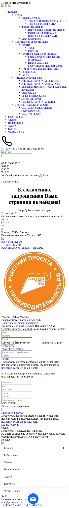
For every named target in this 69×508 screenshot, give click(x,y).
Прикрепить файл (52, 342)
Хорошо (6, 439)
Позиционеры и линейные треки (40, 68)
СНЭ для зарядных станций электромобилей (37, 109)
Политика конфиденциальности (19, 323)
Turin (31, 47)
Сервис (12, 125)
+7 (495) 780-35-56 (11, 148)
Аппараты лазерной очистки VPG (40, 83)
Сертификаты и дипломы (29, 247)
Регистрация (16, 348)
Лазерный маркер (31, 98)
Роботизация (15, 116)
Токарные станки (31, 17)
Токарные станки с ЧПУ (42, 23)
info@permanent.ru (11, 241)
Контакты (13, 128)
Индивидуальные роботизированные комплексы (45, 64)
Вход (4, 348)
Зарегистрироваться (12, 412)
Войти (5, 358)
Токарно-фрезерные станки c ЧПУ (47, 20)
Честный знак (16, 131)
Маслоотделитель (31, 38)
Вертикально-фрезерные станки (46, 29)
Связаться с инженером (14, 499)
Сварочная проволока (33, 95)
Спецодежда (28, 92)
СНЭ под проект (31, 113)
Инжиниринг (15, 122)
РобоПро (33, 50)
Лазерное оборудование (28, 77)
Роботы (25, 44)
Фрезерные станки (32, 26)
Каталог (12, 11)
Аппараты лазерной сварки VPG (40, 80)
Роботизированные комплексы (39, 53)
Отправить (7, 345)
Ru (3, 496)
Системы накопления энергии (32, 104)
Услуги (25, 74)
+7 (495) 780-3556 (11, 244)
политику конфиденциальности (19, 367)
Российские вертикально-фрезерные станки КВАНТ (43, 34)
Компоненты (28, 71)
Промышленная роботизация (31, 41)
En (6, 496)
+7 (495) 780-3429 (11, 505)
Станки (19, 14)
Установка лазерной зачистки (38, 101)
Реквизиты (7, 247)
